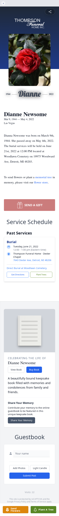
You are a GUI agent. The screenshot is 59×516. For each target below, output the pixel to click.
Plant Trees (41, 274)
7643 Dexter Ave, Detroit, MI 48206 (32, 260)
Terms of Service (38, 501)
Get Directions (17, 274)
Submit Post (29, 475)
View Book (16, 369)
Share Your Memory (21, 420)
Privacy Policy (20, 501)
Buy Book (34, 369)
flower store (41, 182)
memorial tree (43, 177)
